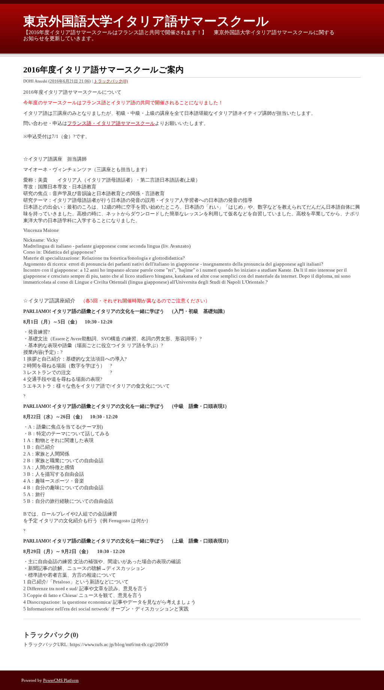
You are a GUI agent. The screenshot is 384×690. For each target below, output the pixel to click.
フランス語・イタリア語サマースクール (111, 123)
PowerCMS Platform (61, 680)
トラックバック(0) (111, 81)
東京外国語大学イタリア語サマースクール (146, 21)
